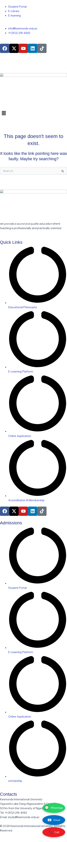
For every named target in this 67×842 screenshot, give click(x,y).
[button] (33, 113)
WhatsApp (54, 808)
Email (53, 820)
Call (54, 832)
